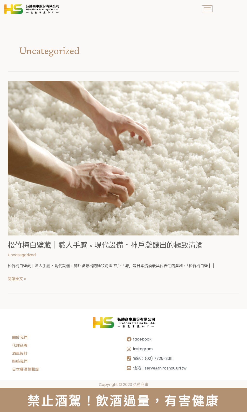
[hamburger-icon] (207, 8)
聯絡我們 (19, 361)
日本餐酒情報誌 (25, 369)
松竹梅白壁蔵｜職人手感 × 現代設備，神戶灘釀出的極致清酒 (105, 245)
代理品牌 (19, 345)
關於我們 (19, 337)
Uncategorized (22, 255)
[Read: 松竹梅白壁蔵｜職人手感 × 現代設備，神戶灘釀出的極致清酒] (123, 158)
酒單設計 (19, 353)
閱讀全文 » (17, 278)
